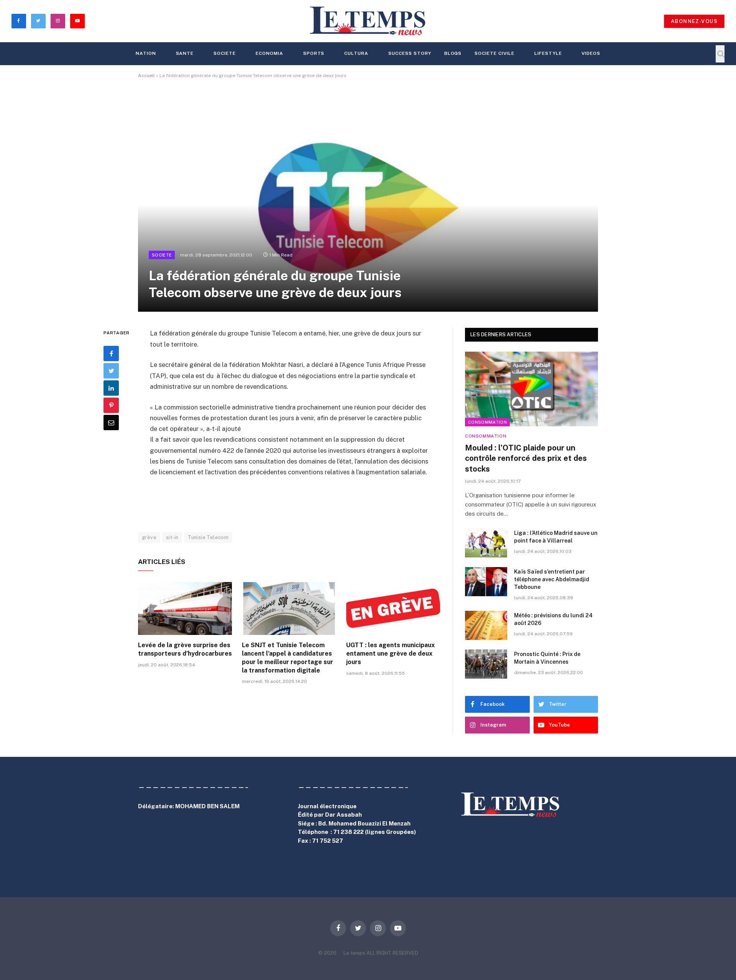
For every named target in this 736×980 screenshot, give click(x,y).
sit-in (172, 537)
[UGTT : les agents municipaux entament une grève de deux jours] (393, 608)
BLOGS (453, 53)
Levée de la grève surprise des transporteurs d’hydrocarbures (185, 649)
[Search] (720, 53)
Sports (314, 53)
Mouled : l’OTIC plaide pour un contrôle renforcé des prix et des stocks (526, 458)
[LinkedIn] (111, 388)
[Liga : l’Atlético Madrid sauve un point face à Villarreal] (486, 542)
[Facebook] (111, 353)
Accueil (146, 75)
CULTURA (356, 53)
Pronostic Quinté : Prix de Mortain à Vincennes (547, 658)
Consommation (487, 422)
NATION (146, 53)
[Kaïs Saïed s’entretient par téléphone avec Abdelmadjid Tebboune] (486, 581)
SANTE (185, 53)
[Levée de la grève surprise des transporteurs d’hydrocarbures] (185, 608)
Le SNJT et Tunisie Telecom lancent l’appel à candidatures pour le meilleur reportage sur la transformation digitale (287, 657)
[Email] (111, 422)
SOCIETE (225, 53)
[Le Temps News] (367, 21)
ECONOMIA (269, 53)
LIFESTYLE (548, 53)
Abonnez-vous (694, 21)
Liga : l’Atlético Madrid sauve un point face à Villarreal (556, 537)
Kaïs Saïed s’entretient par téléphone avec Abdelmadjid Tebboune (551, 579)
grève (149, 537)
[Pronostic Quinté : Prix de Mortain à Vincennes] (486, 664)
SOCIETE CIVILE (494, 53)
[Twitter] (111, 370)
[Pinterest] (111, 405)
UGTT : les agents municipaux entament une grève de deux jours (390, 653)
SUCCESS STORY (409, 53)
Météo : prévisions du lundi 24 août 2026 (553, 619)
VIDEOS (591, 53)
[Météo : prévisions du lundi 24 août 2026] (486, 625)
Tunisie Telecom (208, 537)
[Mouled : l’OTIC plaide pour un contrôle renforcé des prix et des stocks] (531, 389)
